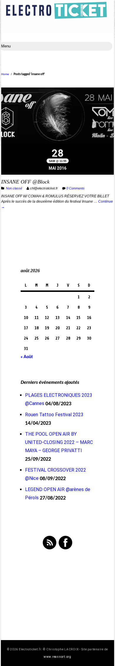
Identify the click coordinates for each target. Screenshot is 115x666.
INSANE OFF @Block (25, 182)
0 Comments (75, 188)
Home (5, 74)
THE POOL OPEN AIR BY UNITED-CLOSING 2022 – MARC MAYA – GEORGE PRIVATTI (59, 442)
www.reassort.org (57, 656)
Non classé (14, 188)
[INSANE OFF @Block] (57, 116)
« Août (27, 357)
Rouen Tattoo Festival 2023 (54, 414)
